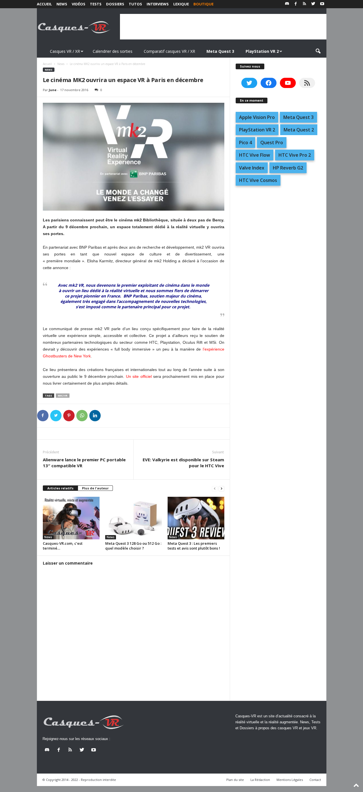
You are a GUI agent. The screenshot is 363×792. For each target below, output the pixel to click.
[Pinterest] (69, 415)
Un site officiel (139, 376)
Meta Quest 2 (299, 130)
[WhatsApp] (82, 415)
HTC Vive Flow (254, 155)
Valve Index (251, 168)
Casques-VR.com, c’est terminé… (63, 546)
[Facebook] (295, 4)
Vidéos (78, 4)
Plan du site (235, 780)
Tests (96, 4)
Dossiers (115, 4)
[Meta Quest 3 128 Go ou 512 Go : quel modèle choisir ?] (133, 518)
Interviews (158, 4)
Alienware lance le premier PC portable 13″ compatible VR (84, 462)
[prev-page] (215, 488)
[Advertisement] (223, 26)
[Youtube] (322, 4)
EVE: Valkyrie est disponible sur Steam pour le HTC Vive (183, 462)
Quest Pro (271, 142)
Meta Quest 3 (298, 117)
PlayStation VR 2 (257, 130)
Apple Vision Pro (257, 117)
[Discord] (287, 4)
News (61, 4)
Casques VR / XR (65, 51)
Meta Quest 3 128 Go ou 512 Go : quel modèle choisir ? (133, 546)
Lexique (181, 4)
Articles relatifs (60, 488)
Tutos (135, 4)
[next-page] (221, 488)
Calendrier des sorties (112, 51)
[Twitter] (313, 4)
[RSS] (304, 4)
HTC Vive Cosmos (258, 180)
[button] (318, 51)
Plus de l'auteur (95, 488)
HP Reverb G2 (288, 168)
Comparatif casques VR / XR (169, 51)
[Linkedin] (95, 415)
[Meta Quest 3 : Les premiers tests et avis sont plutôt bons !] (196, 518)
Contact (315, 780)
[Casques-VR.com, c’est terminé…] (71, 518)
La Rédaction (260, 780)
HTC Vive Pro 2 (294, 155)
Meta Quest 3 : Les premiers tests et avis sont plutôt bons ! (194, 546)
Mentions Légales (290, 780)
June (52, 90)
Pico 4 (245, 142)
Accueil (44, 4)
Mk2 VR (62, 395)
